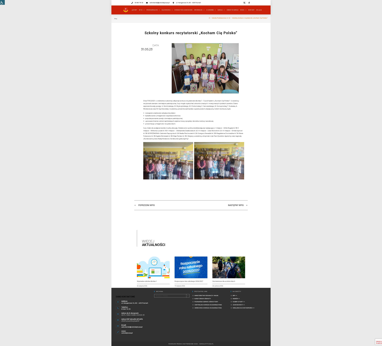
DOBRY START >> (239, 301)
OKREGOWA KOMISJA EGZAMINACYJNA (208, 308)
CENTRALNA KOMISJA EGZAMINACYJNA (208, 305)
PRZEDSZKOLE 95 (152, 10)
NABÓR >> (236, 298)
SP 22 (140, 10)
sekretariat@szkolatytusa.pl (131, 327)
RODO (242, 10)
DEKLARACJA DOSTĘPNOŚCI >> (243, 308)
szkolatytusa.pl (127, 333)
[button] (244, 2)
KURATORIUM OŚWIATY (202, 298)
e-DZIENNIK (210, 10)
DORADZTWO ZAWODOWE (183, 10)
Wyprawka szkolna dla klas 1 (147, 281)
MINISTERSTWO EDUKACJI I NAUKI (206, 295)
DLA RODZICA (166, 10)
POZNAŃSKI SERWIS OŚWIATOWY (206, 301)
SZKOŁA (220, 10)
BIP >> (235, 295)
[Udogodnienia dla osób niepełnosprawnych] (2, 2)
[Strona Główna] (209, 18)
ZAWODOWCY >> (239, 305)
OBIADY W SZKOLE (232, 10)
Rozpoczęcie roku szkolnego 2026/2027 (189, 281)
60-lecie (259, 10)
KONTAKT (251, 10)
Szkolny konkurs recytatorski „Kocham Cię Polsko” (250, 18)
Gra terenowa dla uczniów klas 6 (223, 281)
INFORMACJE (198, 10)
